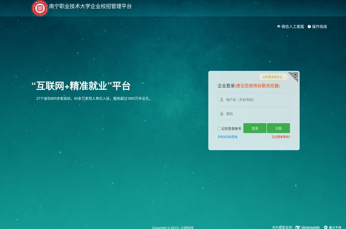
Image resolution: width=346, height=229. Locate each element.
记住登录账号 (231, 128)
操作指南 (319, 26)
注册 (278, 128)
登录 (255, 128)
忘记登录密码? (281, 137)
